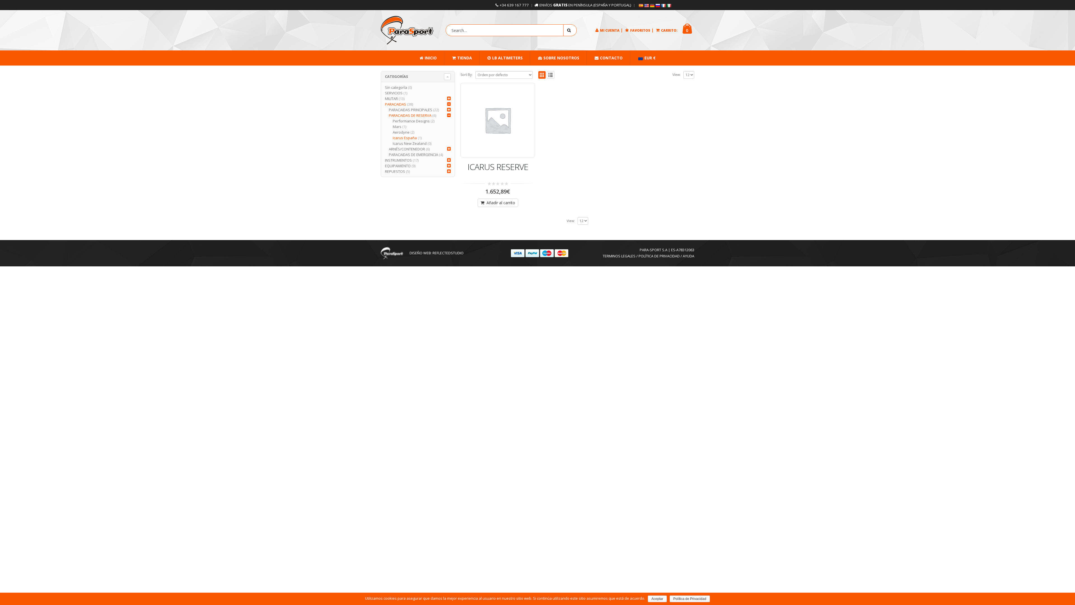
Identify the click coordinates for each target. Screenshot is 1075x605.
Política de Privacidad (689, 599)
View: (676, 74)
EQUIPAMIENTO (398, 165)
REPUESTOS (395, 171)
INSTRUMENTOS (398, 160)
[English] (646, 5)
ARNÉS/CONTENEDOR (407, 149)
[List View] (550, 75)
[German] (652, 5)
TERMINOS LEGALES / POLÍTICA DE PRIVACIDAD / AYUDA (648, 256)
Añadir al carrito (501, 202)
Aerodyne (401, 132)
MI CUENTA (610, 30)
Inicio (431, 58)
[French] (663, 5)
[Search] (570, 30)
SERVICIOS (394, 93)
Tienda (464, 58)
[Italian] (668, 5)
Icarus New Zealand (410, 143)
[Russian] (657, 5)
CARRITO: (669, 30)
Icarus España (405, 137)
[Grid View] (542, 75)
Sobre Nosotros (561, 58)
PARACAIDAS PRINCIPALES (410, 109)
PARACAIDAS (395, 104)
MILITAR (391, 98)
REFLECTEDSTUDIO (448, 253)
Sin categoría (396, 87)
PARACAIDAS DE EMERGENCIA (413, 154)
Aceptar (657, 599)
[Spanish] (640, 5)
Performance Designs (411, 121)
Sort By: (467, 74)
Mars (397, 126)
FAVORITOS (640, 30)
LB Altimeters (507, 58)
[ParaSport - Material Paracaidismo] (407, 30)
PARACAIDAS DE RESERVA (410, 115)
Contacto (611, 58)
